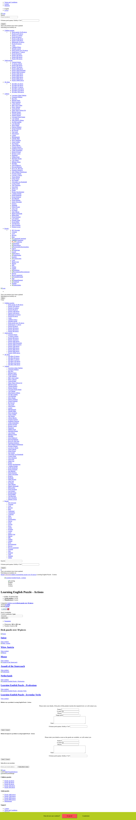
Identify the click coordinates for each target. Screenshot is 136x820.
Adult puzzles (8, 60)
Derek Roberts (12, 473)
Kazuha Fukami (12, 446)
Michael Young (12, 384)
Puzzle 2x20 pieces (13, 306)
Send (2, 730)
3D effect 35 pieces (13, 356)
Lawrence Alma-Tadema (15, 368)
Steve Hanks (12, 398)
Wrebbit (10, 556)
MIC (9, 537)
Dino (9, 516)
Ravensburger (12, 544)
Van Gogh (11, 404)
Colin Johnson (12, 376)
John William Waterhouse (15, 444)
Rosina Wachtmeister (14, 464)
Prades (10, 463)
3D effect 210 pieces (14, 363)
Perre (9, 542)
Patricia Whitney (13, 399)
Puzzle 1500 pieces (13, 346)
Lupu (9, 533)
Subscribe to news (23, 767)
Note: (52, 723)
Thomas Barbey (12, 386)
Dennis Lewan (12, 499)
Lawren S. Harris (13, 448)
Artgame (10, 504)
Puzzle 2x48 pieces (13, 311)
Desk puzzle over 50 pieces (16, 323)
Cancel (7, 730)
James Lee (11, 461)
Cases (10, 318)
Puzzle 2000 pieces (13, 348)
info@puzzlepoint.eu (11, 772)
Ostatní (10, 541)
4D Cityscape (12, 503)
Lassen (10, 408)
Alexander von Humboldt (15, 454)
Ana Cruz (11, 481)
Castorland (11, 511)
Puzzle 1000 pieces (13, 341)
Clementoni (11, 513)
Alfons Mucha (12, 418)
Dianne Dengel (12, 388)
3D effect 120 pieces (14, 361)
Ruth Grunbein (12, 374)
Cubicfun (11, 514)
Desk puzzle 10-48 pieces (15, 304)
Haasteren (11, 428)
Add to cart (4, 618)
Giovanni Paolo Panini (14, 389)
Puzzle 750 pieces (13, 339)
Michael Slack (12, 373)
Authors (6, 94)
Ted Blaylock (12, 496)
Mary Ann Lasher (13, 378)
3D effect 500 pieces (14, 364)
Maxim (10, 536)
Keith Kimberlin (13, 468)
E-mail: (59, 711)
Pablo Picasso (12, 479)
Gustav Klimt (12, 456)
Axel (9, 506)
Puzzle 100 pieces (13, 328)
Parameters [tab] (7, 621)
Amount (3, 616)
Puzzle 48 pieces (13, 309)
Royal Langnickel (13, 547)
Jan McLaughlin (13, 394)
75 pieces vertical (13, 336)
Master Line (11, 534)
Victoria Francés (13, 419)
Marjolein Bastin (13, 431)
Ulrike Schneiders (13, 423)
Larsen (10, 531)
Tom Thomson (12, 458)
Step (9, 551)
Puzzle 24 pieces (9, 781)
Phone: (59, 713)
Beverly (10, 508)
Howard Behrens (13, 439)
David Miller (12, 494)
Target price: (59, 715)
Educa (10, 518)
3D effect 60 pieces (13, 358)
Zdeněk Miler (12, 411)
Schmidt (10, 549)
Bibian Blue (11, 488)
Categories (7, 574)
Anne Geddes (12, 414)
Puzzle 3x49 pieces (13, 313)
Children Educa (12, 319)
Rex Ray (10, 371)
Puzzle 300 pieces (13, 331)
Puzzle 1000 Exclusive (14, 344)
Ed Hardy (11, 483)
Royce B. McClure (13, 441)
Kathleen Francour (13, 421)
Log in (6, 10)
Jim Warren (11, 416)
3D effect (7, 82)
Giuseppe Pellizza (13, 369)
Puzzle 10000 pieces (14, 353)
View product (5, 641)
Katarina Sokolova (13, 443)
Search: (3, 561)
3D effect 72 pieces (13, 359)
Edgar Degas (12, 451)
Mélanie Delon (12, 434)
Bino (9, 509)
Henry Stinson (12, 379)
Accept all (69, 816)
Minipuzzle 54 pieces (14, 314)
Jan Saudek (11, 453)
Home (2, 574)
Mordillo (10, 436)
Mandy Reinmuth (13, 486)
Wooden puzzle (12, 321)
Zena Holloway (12, 438)
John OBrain (12, 484)
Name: (59, 709)
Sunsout (10, 552)
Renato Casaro (12, 426)
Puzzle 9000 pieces (10, 799)
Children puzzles (9, 30)
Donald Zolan (12, 493)
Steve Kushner (12, 498)
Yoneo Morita (12, 449)
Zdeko (10, 557)
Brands (6, 228)
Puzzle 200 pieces (13, 329)
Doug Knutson (12, 489)
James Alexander (13, 474)
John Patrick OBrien (14, 393)
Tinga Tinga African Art (15, 383)
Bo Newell (11, 403)
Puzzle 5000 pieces (13, 351)
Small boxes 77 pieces (14, 324)
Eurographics (12, 519)
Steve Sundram (12, 413)
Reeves (10, 546)
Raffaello (11, 478)
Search (3, 15)
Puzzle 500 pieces (13, 338)
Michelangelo (12, 409)
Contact (6, 4)
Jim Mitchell (11, 471)
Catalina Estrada (13, 466)
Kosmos (10, 529)
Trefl (9, 554)
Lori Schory (11, 491)
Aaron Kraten (12, 381)
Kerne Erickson (12, 469)
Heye (9, 526)
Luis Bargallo (12, 396)
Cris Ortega (11, 433)
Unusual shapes (12, 334)
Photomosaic (8, 801)
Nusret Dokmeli (12, 401)
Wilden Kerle (12, 429)
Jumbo (10, 528)
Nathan (10, 539)
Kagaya (10, 476)
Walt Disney (11, 406)
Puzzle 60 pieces (13, 316)
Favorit (10, 524)
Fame (9, 523)
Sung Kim (11, 459)
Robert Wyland (12, 424)
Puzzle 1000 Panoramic (15, 343)
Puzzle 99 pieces (13, 326)
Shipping (7, 5)
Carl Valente (11, 391)
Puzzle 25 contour (13, 308)
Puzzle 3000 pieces (13, 349)
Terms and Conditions (10, 2)
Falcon (10, 521)
